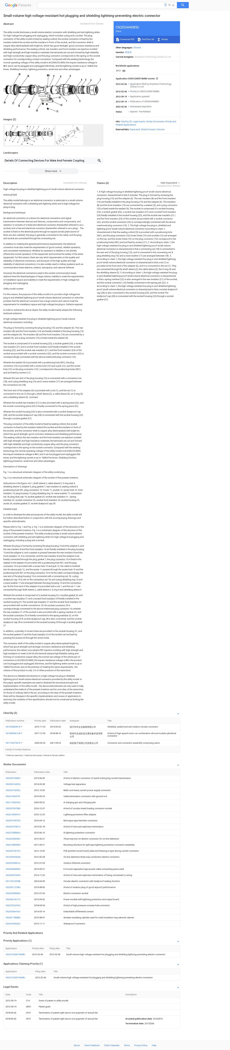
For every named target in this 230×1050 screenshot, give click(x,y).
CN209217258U (13, 887)
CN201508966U (13, 832)
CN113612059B (13, 881)
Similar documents (155, 121)
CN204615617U (13, 899)
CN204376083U (13, 778)
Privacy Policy (140, 1045)
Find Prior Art (147, 39)
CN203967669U (13, 875)
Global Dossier (148, 129)
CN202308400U (13, 893)
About (77, 1045)
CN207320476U (13, 905)
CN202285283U (13, 838)
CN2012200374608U (15, 954)
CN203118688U (13, 917)
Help (154, 1045)
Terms (127, 1045)
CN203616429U (13, 784)
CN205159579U (13, 820)
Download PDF (127, 39)
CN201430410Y (13, 796)
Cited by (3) (126, 121)
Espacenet (135, 129)
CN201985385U (13, 845)
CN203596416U (13, 911)
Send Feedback (92, 1045)
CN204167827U (13, 826)
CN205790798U (13, 808)
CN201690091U (13, 814)
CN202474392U (13, 790)
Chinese (137, 47)
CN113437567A (13, 743)
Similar (164, 39)
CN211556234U (13, 802)
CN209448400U (13, 869)
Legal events (139, 121)
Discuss (161, 129)
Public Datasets (111, 1045)
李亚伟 (128, 52)
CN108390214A (13, 733)
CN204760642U (13, 923)
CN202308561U (13, 863)
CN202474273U (13, 851)
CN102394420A (13, 857)
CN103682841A (13, 726)
